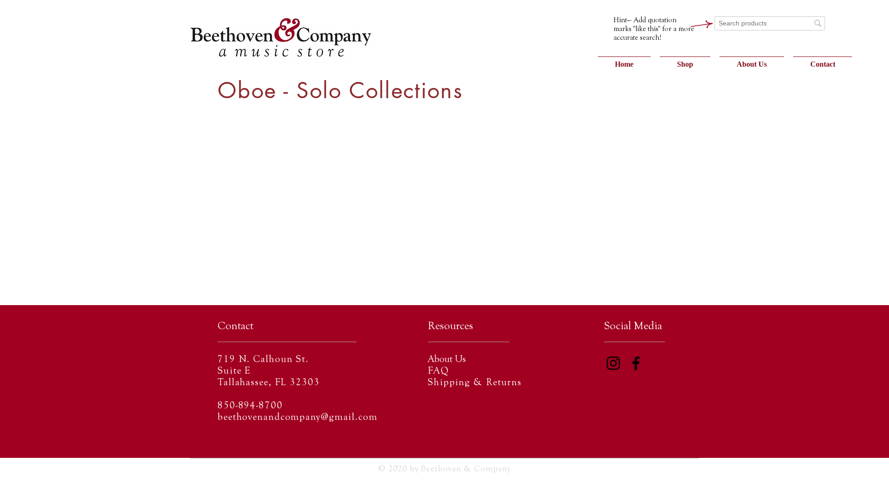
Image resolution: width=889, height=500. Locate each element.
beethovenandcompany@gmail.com (298, 418)
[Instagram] (613, 363)
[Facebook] (636, 363)
